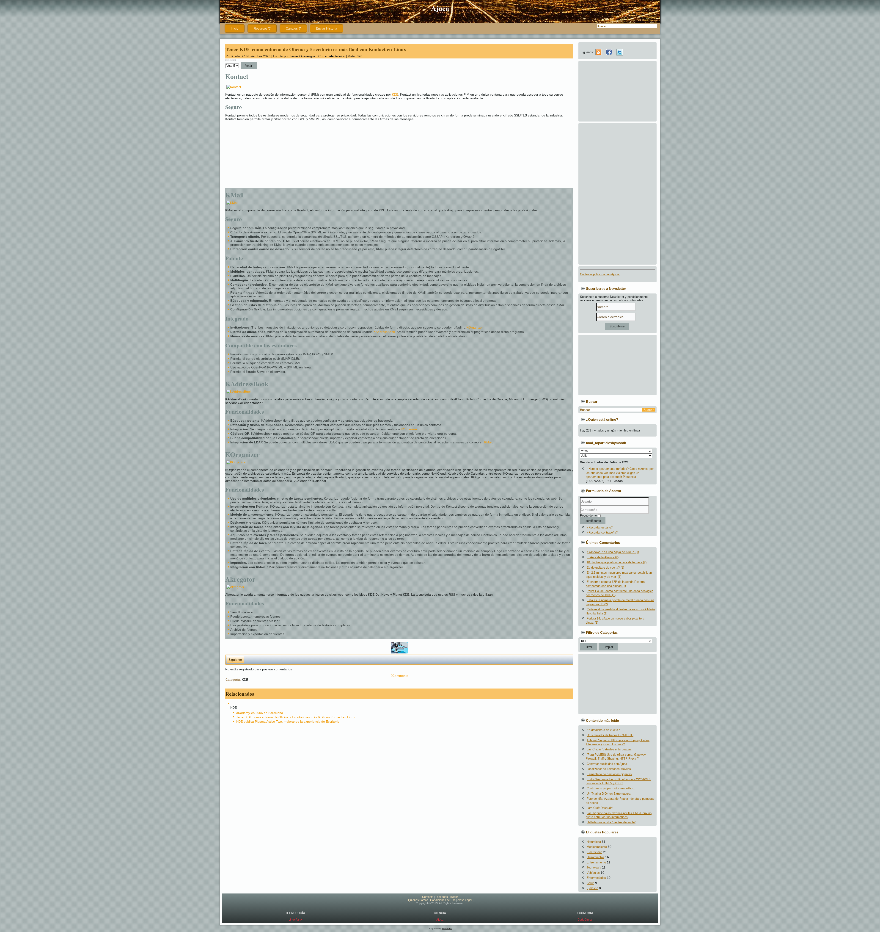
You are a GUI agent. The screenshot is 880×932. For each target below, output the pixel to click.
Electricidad (594, 852)
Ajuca (440, 8)
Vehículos (593, 872)
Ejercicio (592, 888)
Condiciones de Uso (443, 900)
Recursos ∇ (262, 28)
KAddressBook (384, 332)
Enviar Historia (326, 28)
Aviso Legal (464, 900)
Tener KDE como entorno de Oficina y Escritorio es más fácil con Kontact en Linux (316, 49)
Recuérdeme (588, 515)
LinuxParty (295, 919)
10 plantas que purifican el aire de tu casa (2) (616, 562)
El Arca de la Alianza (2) (603, 557)
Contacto (427, 897)
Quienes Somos (418, 900)
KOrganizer (474, 327)
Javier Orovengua (303, 56)
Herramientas (595, 857)
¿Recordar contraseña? (602, 532)
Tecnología (594, 867)
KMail (488, 442)
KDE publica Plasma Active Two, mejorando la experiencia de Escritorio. (288, 721)
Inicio (234, 28)
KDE (395, 94)
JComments (399, 676)
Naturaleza (594, 842)
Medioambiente (597, 847)
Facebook (441, 897)
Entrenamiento (596, 862)
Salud (590, 883)
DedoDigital (585, 919)
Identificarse (593, 521)
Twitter (454, 897)
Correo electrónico (332, 56)
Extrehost (447, 928)
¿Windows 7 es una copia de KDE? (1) (613, 552)
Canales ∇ (293, 28)
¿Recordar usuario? (600, 527)
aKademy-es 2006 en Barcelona (259, 713)
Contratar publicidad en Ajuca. (600, 274)
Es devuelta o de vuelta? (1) (605, 567)
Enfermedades (596, 877)
